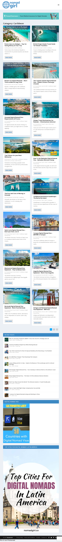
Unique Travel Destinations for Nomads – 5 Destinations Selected (44, 121)
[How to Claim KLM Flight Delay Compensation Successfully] (6, 389)
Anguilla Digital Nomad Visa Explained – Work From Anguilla (43, 272)
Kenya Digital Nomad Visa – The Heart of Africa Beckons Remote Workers (28, 376)
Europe (12, 160)
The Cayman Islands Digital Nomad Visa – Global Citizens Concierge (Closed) (44, 82)
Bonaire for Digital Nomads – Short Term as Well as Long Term (16, 81)
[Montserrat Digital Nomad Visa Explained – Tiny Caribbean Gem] (16, 258)
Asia (52, 124)
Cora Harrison (38, 200)
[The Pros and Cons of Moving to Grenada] (16, 183)
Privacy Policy (19, 537)
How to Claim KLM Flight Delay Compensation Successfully (24, 388)
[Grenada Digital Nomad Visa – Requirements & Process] (16, 107)
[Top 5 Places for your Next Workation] (16, 145)
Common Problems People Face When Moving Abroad (23, 344)
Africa (50, 124)
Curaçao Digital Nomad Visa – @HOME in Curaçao (42, 234)
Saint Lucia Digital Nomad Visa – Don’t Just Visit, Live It (15, 231)
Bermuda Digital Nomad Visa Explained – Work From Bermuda (15, 307)
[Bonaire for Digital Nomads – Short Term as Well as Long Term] (16, 70)
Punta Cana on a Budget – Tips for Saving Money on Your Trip (16, 44)
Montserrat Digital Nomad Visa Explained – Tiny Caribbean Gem (15, 269)
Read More (9, 57)
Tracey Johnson (9, 121)
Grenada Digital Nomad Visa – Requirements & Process (14, 118)
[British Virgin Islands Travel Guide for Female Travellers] (45, 34)
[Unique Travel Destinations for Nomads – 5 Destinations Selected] (45, 110)
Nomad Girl (8, 48)
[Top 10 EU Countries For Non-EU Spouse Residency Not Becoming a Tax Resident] (6, 352)
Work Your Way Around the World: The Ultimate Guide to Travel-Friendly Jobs (29, 382)
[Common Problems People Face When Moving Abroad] (6, 346)
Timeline (38, 537)
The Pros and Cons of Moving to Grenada (15, 194)
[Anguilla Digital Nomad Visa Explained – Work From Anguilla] (45, 261)
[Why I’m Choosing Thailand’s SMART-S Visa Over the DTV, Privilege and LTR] (6, 340)
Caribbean (20, 48)
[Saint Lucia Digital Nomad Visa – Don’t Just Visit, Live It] (16, 220)
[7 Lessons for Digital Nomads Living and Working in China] (6, 395)
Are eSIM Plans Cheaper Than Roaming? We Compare (23, 357)
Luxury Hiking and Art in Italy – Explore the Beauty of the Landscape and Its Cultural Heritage (31, 363)
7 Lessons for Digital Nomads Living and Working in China (24, 394)
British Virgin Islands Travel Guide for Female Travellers (44, 44)
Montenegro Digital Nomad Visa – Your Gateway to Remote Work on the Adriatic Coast (32, 369)
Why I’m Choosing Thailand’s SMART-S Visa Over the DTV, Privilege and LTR (29, 338)
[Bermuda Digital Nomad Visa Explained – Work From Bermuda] (16, 296)
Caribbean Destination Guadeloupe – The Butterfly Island (45, 197)
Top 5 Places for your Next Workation (13, 156)
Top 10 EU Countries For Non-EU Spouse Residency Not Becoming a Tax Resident (30, 351)
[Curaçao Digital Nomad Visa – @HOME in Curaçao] (45, 223)
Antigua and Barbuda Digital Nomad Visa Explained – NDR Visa (45, 308)
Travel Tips (18, 346)
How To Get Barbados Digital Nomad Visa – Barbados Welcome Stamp (45, 159)
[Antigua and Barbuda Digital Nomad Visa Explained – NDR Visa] (45, 297)
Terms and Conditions (29, 537)
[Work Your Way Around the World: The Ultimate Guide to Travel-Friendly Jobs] (6, 383)
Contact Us (44, 537)
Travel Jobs (17, 383)
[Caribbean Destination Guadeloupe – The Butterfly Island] (45, 186)
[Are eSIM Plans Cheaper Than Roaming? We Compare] (6, 358)
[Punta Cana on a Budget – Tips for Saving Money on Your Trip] (16, 34)
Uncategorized (19, 340)
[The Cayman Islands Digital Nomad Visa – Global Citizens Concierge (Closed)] (45, 70)
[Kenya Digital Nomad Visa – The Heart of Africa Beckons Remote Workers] (6, 377)
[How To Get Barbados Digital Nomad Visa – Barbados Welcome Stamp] (45, 148)
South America (18, 160)
